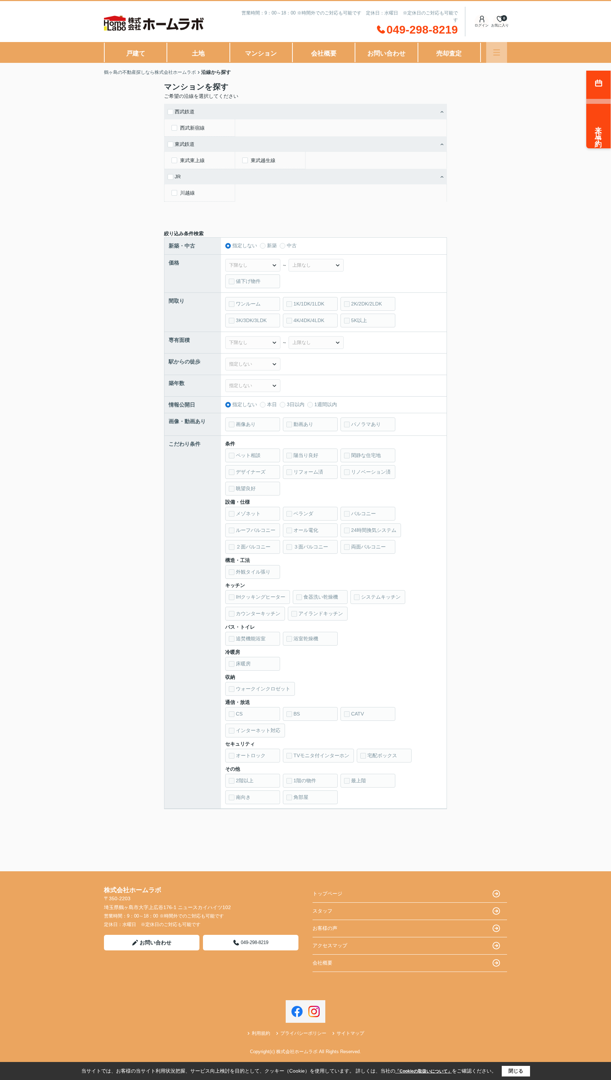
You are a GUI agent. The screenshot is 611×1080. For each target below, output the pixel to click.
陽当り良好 (305, 455)
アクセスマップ (330, 945)
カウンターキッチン (258, 613)
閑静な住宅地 (366, 455)
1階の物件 (304, 780)
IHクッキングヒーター (260, 597)
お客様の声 (325, 928)
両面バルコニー (368, 547)
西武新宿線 (192, 128)
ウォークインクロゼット (263, 689)
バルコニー (363, 513)
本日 (272, 404)
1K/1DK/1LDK (308, 304)
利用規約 (261, 1033)
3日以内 (295, 404)
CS (239, 714)
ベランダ (303, 513)
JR (178, 176)
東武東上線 (192, 160)
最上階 (358, 780)
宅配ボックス (382, 755)
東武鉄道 (184, 144)
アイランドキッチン (320, 613)
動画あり (303, 424)
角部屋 (300, 797)
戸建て (135, 53)
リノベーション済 (371, 472)
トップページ (327, 893)
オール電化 (305, 530)
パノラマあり (366, 424)
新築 (272, 245)
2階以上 (245, 780)
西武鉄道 (184, 111)
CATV (357, 714)
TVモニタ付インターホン (321, 755)
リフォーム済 (308, 472)
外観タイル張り (253, 572)
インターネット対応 (258, 730)
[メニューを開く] (497, 52)
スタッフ (322, 911)
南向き (243, 797)
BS (296, 714)
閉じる (515, 1071)
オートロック (251, 755)
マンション (261, 53)
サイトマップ (350, 1033)
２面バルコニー (253, 547)
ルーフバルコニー (255, 530)
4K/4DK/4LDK (308, 320)
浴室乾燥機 (305, 638)
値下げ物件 (248, 281)
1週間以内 (325, 404)
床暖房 (243, 663)
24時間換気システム (373, 530)
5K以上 (359, 320)
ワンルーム (248, 304)
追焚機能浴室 (251, 638)
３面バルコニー (310, 547)
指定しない (244, 245)
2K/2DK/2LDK (366, 304)
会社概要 (324, 53)
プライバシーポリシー (303, 1033)
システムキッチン (381, 597)
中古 (292, 245)
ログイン (482, 25)
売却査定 (449, 53)
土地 (198, 53)
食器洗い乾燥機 (320, 597)
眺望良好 (246, 488)
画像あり (246, 424)
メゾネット (248, 513)
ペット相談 (248, 455)
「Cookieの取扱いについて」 (423, 1071)
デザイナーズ (251, 472)
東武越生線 (263, 160)
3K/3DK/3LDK (251, 320)
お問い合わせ (386, 53)
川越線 (187, 193)
